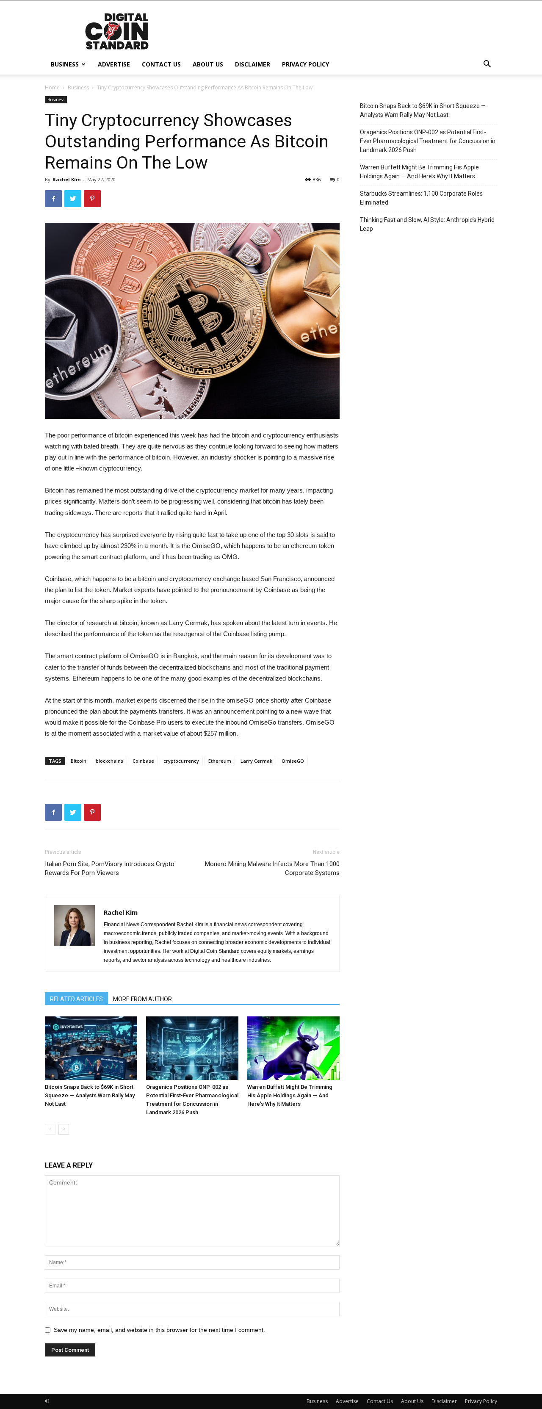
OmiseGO (293, 761)
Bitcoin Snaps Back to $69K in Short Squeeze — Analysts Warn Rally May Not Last (90, 1095)
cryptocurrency (181, 761)
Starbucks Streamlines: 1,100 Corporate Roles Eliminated (421, 198)
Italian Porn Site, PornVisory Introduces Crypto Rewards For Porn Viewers (109, 868)
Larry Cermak (256, 761)
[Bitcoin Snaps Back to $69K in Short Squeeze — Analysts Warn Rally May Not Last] (91, 1048)
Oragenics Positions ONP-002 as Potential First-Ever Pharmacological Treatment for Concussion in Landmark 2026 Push (427, 141)
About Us (208, 64)
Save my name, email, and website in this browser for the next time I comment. (159, 1329)
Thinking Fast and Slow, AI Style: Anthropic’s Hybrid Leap (427, 224)
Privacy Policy (305, 64)
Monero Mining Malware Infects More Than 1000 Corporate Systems (272, 868)
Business (65, 64)
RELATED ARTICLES (76, 999)
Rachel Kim (66, 179)
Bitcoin (78, 761)
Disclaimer (252, 64)
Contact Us (161, 64)
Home (52, 87)
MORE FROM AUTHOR (142, 999)
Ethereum (219, 761)
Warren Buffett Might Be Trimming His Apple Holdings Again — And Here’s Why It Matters (289, 1095)
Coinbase (143, 761)
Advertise (114, 64)
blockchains (109, 761)
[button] (487, 65)
